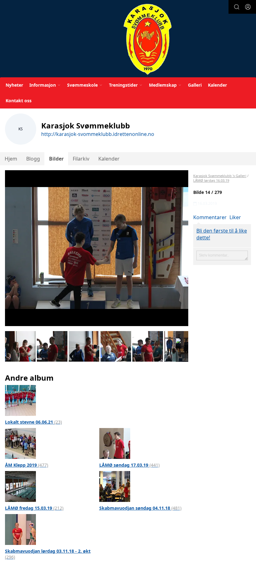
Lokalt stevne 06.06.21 (33, 422)
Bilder (56, 158)
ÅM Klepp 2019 (26, 465)
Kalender (217, 85)
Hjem (11, 158)
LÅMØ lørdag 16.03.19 (211, 180)
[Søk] (236, 6)
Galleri (195, 85)
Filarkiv (81, 158)
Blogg (33, 158)
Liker (235, 217)
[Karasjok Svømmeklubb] (147, 39)
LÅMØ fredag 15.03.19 (34, 508)
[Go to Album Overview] (20, 400)
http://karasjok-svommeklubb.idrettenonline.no (97, 134)
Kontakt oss (19, 100)
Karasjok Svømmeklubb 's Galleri (219, 175)
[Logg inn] (248, 6)
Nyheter (14, 85)
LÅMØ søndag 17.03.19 (129, 465)
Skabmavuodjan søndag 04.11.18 (140, 508)
